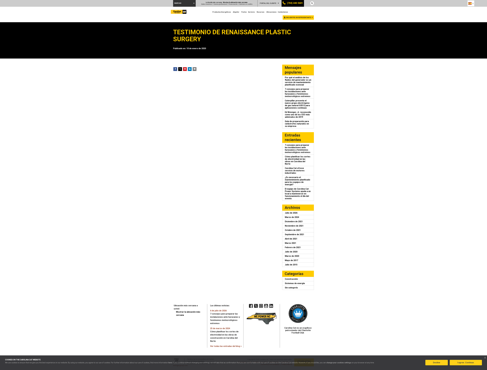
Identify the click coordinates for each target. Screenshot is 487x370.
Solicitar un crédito (245, 4)
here (170, 363)
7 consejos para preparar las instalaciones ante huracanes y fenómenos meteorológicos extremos (297, 93)
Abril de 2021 (291, 239)
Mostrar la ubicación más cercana (235, 2)
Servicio (251, 12)
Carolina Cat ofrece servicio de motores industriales (295, 170)
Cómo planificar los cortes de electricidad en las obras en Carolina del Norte (297, 160)
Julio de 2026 (291, 213)
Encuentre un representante (298, 17)
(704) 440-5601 (294, 3)
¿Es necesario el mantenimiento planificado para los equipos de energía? (297, 181)
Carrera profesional (220, 4)
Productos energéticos (221, 12)
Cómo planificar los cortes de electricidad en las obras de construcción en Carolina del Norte (224, 334)
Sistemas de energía (295, 283)
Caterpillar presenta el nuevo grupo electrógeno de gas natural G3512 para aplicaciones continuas (297, 104)
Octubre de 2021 (293, 230)
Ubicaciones (271, 12)
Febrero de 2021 (293, 247)
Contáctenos (283, 12)
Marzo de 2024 (292, 217)
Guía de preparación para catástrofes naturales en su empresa (297, 123)
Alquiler (236, 12)
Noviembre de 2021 (294, 226)
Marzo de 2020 (292, 256)
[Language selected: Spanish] (470, 3)
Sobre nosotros (206, 4)
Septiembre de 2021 (294, 234)
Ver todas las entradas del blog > (226, 346)
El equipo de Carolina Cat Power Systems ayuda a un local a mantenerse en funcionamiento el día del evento (298, 194)
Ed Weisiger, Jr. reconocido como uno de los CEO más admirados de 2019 (298, 114)
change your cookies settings (338, 363)
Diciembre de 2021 (294, 221)
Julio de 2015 (291, 264)
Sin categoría (291, 287)
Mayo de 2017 (291, 260)
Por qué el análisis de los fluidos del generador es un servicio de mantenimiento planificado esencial (298, 81)
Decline (436, 362)
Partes (244, 12)
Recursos (260, 12)
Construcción (291, 279)
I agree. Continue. (465, 362)
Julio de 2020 (291, 252)
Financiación (233, 4)
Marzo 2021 (290, 243)
